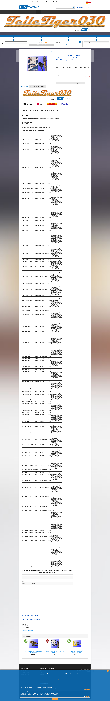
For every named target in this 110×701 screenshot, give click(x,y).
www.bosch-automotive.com (27, 630)
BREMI (21, 11)
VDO (34, 11)
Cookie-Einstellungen (55, 679)
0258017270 (34, 580)
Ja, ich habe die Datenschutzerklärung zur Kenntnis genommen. (39, 596)
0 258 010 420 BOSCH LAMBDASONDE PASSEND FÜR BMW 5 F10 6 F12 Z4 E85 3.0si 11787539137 (55, 651)
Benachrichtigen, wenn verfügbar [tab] (37, 86)
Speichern (55, 699)
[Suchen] (73, 7)
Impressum (55, 683)
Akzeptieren (87, 689)
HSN (37, 42)
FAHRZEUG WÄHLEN (41, 44)
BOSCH (38, 11)
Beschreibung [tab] (24, 86)
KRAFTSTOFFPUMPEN (46, 11)
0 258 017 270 (39, 580)
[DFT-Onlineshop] (30, 7)
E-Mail (24, 591)
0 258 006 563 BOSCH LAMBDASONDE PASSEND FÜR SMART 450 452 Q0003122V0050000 (76, 651)
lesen (52, 596)
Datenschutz (55, 681)
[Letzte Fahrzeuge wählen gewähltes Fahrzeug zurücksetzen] (96, 42)
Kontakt (79, 1)
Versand (64, 77)
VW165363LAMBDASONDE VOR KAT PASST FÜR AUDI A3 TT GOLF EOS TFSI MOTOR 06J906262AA (33, 651)
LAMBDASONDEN (27, 11)
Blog (76, 1)
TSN (41, 42)
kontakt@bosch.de (25, 628)
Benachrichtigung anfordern (30, 609)
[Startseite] (20, 51)
